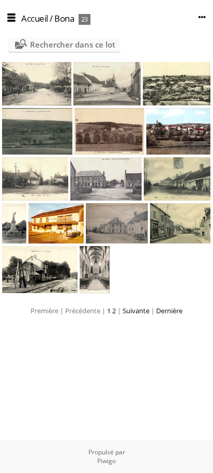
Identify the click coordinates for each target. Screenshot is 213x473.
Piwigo (106, 460)
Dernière (169, 310)
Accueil (34, 18)
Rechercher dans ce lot (72, 44)
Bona (64, 18)
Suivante (136, 310)
